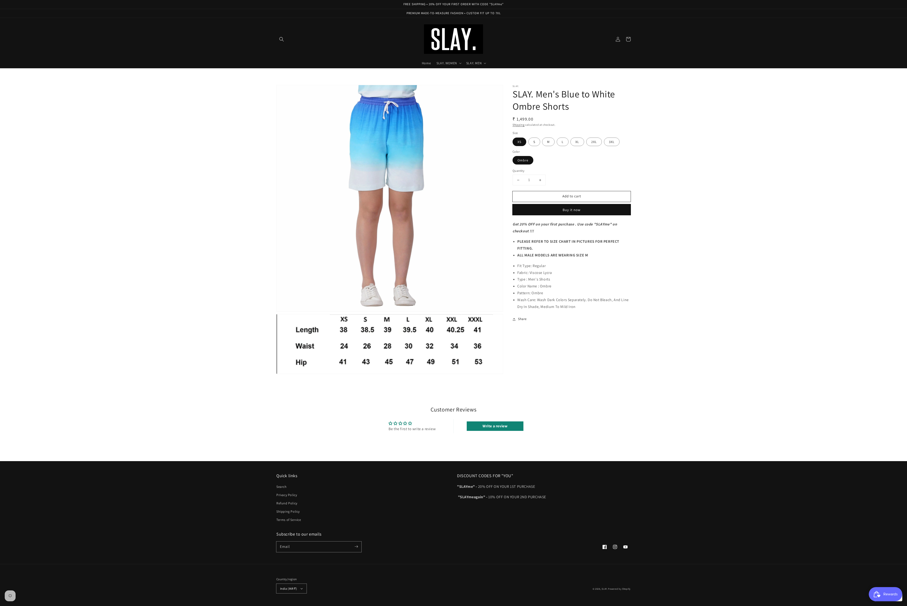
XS (519, 142)
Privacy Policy (286, 495)
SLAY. (605, 588)
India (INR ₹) (288, 589)
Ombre (523, 160)
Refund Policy (286, 503)
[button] (281, 39)
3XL (612, 142)
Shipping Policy (288, 511)
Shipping (519, 124)
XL (577, 142)
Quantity (518, 171)
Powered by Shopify (619, 588)
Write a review (495, 426)
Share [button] (522, 319)
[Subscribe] (356, 546)
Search (281, 487)
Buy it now (572, 210)
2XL (594, 142)
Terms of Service (288, 520)
